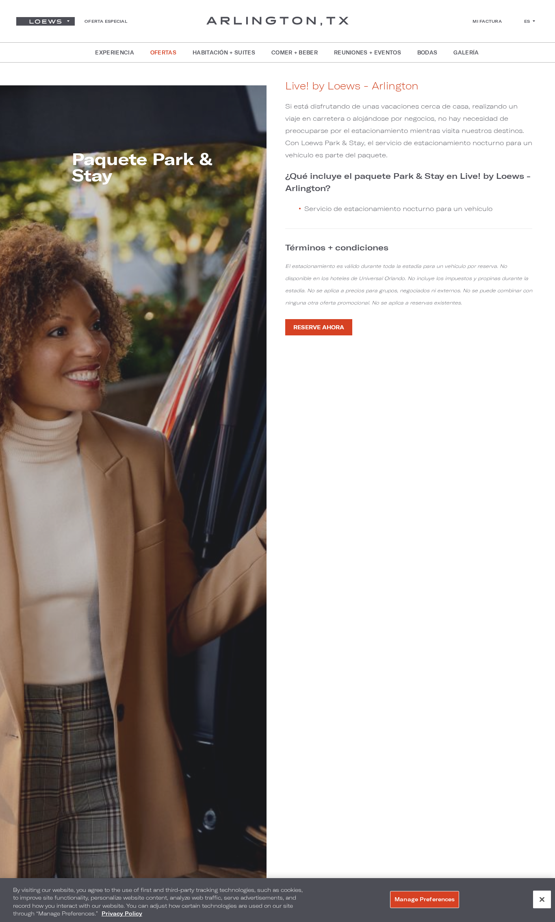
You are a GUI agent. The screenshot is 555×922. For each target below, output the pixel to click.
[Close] (542, 899)
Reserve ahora (318, 327)
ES (527, 21)
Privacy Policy (122, 913)
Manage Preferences (425, 899)
